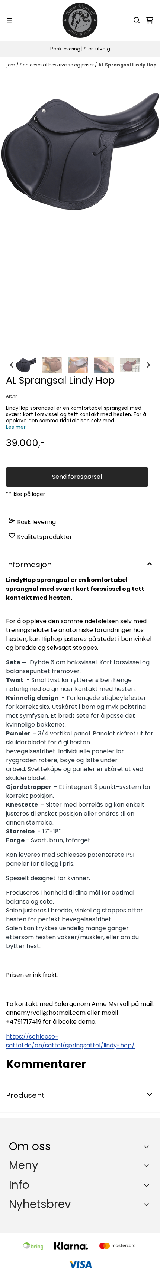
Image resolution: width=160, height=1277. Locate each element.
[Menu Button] (9, 20)
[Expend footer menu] (148, 1165)
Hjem (10, 65)
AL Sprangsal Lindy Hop (127, 65)
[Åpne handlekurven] (149, 20)
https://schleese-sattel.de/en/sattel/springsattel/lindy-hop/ (70, 1041)
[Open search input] (137, 20)
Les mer (16, 427)
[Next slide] (148, 365)
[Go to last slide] (12, 365)
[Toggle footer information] (148, 1147)
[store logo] (80, 20)
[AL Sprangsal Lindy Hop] (80, 213)
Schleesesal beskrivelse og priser (57, 65)
